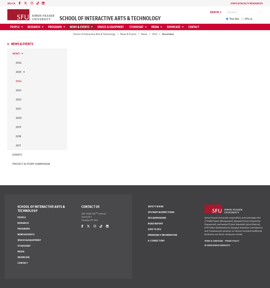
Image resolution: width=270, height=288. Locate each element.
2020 (18, 118)
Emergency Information (162, 235)
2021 (18, 108)
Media (155, 27)
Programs (55, 27)
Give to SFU (154, 229)
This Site (234, 18)
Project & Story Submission (31, 164)
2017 (18, 145)
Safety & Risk (155, 206)
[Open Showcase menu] (183, 27)
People (15, 27)
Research (34, 27)
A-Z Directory (156, 240)
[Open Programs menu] (65, 27)
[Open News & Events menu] (92, 27)
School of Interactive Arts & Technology (110, 18)
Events (17, 154)
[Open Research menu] (43, 27)
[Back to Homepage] (31, 15)
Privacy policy (232, 241)
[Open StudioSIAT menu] (146, 27)
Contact (193, 27)
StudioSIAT (136, 27)
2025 (18, 72)
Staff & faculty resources (247, 3)
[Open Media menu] (162, 27)
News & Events (79, 27)
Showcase (173, 27)
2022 (18, 99)
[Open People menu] (22, 27)
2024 (154, 34)
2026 (18, 62)
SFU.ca (248, 18)
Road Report (155, 223)
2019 (18, 127)
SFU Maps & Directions (161, 212)
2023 (18, 90)
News (144, 34)
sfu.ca (11, 3)
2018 (18, 136)
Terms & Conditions (213, 241)
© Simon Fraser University (217, 245)
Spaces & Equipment (110, 27)
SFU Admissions (157, 217)
